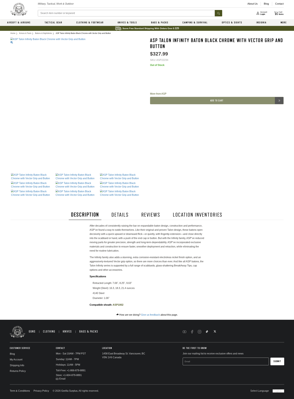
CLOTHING (49, 331)
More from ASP (158, 93)
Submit (277, 361)
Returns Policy (18, 371)
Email (62, 378)
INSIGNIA (261, 22)
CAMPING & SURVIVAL (195, 22)
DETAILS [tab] (120, 215)
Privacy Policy (41, 390)
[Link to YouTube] (184, 332)
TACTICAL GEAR (53, 22)
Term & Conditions (20, 390)
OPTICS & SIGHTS (232, 22)
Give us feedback (150, 314)
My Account (16, 359)
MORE (284, 22)
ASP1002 (117, 305)
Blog (12, 354)
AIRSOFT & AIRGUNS (19, 22)
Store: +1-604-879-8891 (69, 375)
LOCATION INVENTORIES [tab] (198, 215)
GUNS (32, 331)
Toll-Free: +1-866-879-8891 (71, 370)
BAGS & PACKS (160, 22)
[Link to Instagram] (199, 332)
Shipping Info (17, 365)
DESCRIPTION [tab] (85, 215)
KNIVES (67, 331)
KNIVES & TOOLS (127, 22)
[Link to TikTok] (207, 332)
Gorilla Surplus (69, 390)
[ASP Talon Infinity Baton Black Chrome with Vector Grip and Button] (32, 177)
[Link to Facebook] (192, 332)
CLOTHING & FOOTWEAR (90, 22)
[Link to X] (214, 332)
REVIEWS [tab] (150, 215)
